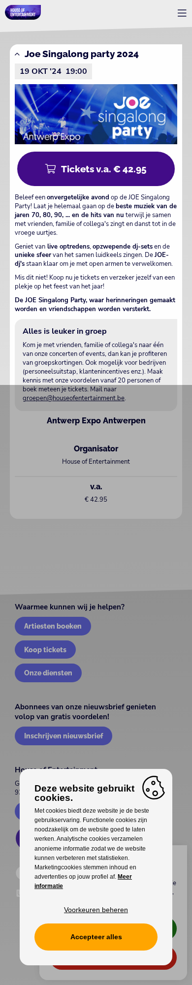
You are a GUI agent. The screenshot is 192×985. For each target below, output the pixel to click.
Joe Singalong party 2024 (82, 53)
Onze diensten (48, 672)
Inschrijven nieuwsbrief (63, 735)
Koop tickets (45, 649)
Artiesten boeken (53, 626)
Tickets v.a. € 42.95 (104, 168)
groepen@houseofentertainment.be (74, 398)
